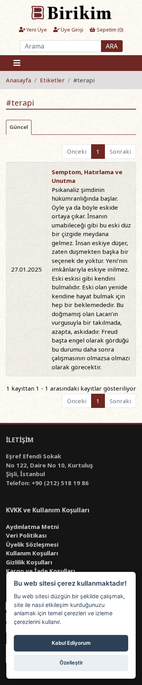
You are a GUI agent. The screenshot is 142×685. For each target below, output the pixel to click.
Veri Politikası (26, 535)
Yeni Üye (36, 29)
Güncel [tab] (18, 126)
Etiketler (52, 80)
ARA (112, 46)
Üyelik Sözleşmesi (32, 544)
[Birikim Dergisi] (71, 12)
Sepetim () (109, 29)
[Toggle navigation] (17, 63)
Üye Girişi (71, 29)
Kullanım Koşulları (32, 553)
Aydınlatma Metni (32, 527)
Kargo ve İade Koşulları (40, 571)
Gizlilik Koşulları (29, 562)
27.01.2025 (26, 269)
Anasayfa (18, 80)
